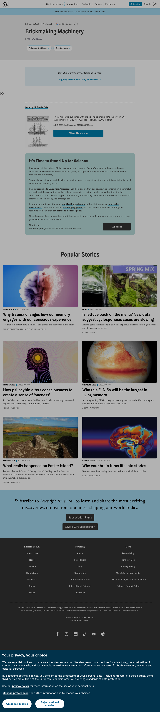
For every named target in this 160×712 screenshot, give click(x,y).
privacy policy (20, 686)
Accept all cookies (17, 703)
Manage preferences (15, 693)
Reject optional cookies (50, 704)
